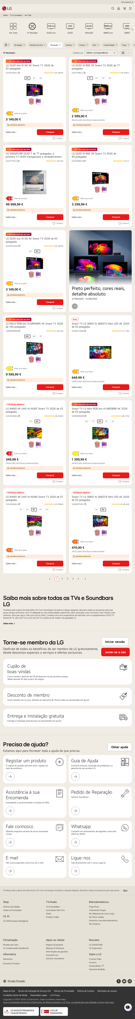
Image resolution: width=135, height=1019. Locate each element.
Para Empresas (126, 2)
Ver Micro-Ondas (96, 917)
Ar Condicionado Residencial (15, 948)
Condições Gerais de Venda (15, 995)
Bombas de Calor (10, 944)
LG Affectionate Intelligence (15, 921)
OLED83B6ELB (78, 161)
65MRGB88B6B (79, 416)
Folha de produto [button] (20, 113)
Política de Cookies (85, 991)
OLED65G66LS (13, 73)
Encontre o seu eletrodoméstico (103, 920)
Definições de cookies (107, 991)
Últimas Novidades (11, 906)
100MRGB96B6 (13, 331)
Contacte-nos (52, 955)
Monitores (7, 959)
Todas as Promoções (12, 910)
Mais (125, 890)
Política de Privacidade (64, 991)
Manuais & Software (55, 948)
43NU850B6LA (13, 416)
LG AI (6, 916)
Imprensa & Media (97, 969)
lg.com (58, 721)
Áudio (48, 913)
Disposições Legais (38, 995)
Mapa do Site (9, 991)
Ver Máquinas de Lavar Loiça (101, 913)
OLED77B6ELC (78, 73)
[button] (112, 8)
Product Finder (52, 917)
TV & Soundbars (16, 15)
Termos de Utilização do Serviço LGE (34, 991)
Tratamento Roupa (97, 910)
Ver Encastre (94, 924)
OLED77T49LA (12, 161)
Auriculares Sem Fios (55, 910)
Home (5, 15)
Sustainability (95, 966)
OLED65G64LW (13, 246)
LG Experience (95, 948)
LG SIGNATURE (96, 944)
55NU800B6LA (13, 504)
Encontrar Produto (11, 963)
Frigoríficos (94, 906)
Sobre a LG (95, 954)
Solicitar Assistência (55, 958)
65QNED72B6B (79, 331)
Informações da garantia (57, 951)
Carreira (92, 962)
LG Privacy (55, 995)
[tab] (13, 29)
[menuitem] (27, 78)
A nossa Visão (95, 959)
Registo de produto (54, 944)
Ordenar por (78, 53)
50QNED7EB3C (79, 504)
